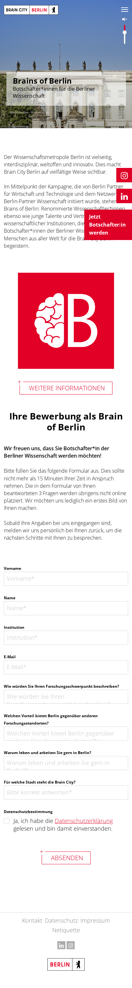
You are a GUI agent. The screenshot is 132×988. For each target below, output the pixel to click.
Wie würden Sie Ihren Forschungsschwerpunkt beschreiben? (61, 686)
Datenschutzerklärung (84, 821)
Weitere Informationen (67, 388)
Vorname (12, 568)
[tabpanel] (66, 64)
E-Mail (10, 657)
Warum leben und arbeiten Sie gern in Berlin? (47, 752)
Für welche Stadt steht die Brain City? (40, 782)
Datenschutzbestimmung (28, 811)
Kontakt (32, 920)
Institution (14, 627)
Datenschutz (61, 920)
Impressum (95, 920)
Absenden (67, 857)
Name (9, 598)
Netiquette (66, 930)
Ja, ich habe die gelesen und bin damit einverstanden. (63, 824)
